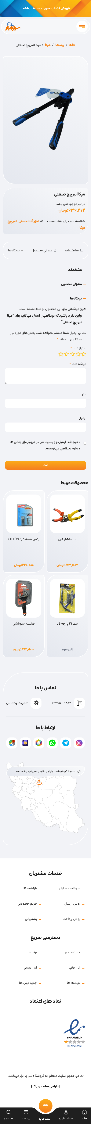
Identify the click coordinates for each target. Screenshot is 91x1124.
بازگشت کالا (29, 888)
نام (84, 394)
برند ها (32, 952)
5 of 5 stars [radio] (60, 354)
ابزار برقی (74, 967)
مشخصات (72, 250)
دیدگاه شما (77, 364)
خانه (72, 45)
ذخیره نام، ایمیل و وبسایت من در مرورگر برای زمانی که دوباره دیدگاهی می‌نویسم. (45, 445)
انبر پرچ (12, 221)
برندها (59, 45)
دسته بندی (72, 952)
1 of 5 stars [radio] (83, 354)
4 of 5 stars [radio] (66, 354)
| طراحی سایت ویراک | (45, 1086)
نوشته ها (73, 983)
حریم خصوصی (27, 903)
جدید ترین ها (28, 983)
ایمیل (82, 418)
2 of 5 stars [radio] (78, 354)
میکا (48, 45)
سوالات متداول (69, 888)
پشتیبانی (31, 919)
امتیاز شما (78, 348)
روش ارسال (72, 903)
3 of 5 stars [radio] (72, 354)
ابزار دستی (30, 967)
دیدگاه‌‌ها (15, 250)
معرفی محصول (42, 250)
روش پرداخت (71, 919)
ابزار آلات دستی (29, 221)
